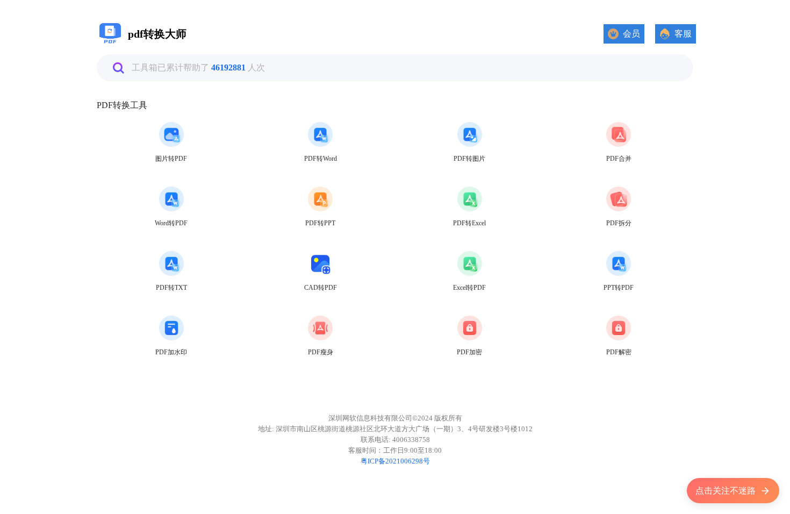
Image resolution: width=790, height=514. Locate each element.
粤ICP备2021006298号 (395, 461)
